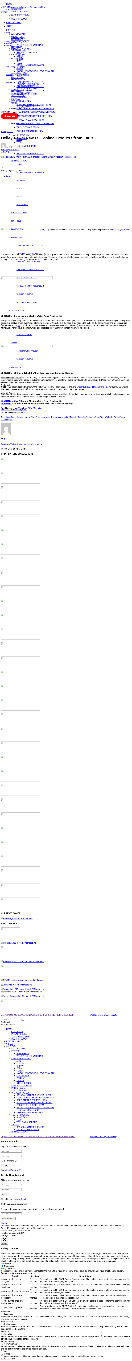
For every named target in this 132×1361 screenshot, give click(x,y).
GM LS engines (118, 229)
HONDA (19, 164)
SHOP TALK (20, 318)
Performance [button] (7, 1321)
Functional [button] (5, 1311)
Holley (43, 229)
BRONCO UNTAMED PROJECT (30, 153)
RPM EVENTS (21, 51)
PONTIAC (19, 188)
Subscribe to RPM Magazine (14, 409)
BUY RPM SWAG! (19, 19)
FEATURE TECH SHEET (19, 213)
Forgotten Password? (11, 1170)
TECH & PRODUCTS (20, 135)
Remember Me (11, 1161)
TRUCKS (19, 197)
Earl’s (128, 229)
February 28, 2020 (9, 149)
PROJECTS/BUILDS (18, 79)
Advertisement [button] (7, 1341)
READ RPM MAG (13, 22)
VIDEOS (9, 43)
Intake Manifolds (70, 417)
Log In (24, 1199)
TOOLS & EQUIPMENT (26, 146)
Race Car (82, 417)
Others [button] (4, 1351)
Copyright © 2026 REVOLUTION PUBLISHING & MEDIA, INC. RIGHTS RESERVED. (38, 1015)
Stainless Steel (93, 417)
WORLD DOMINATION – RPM (29, 131)
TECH (18, 99)
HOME (9, 4)
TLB (10, 147)
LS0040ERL (6, 401)
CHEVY (18, 148)
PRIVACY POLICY (19, 11)
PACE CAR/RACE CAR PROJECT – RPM (30, 270)
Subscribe (10, 116)
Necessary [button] (6, 1263)
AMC (18, 132)
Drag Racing (11, 417)
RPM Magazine (35, 408)
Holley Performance (54, 417)
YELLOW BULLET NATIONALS (29, 45)
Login (8, 176)
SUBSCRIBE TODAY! (20, 15)
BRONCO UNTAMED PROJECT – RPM (29, 81)
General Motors (24, 417)
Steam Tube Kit (107, 417)
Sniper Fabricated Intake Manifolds (92, 387)
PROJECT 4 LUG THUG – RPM (30, 120)
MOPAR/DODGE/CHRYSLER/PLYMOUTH (35, 71)
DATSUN (19, 58)
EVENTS (14, 99)
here (23, 412)
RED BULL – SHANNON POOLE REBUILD (35, 123)
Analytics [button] (5, 1331)
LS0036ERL (6, 403)
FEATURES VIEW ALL (18, 123)
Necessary (9, 1266)
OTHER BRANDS (22, 205)
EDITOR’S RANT (16, 47)
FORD (18, 61)
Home (3, 131)
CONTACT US (16, 34)
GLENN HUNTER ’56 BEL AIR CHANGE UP (35, 108)
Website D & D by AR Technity (103, 1015)
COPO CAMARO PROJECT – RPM (28, 262)
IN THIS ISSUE (16, 221)
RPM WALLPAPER (17, 108)
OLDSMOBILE (21, 180)
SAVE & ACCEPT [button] (8, 1359)
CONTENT (10, 30)
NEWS (10, 131)
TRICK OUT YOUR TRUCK (27, 127)
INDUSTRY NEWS (17, 78)
